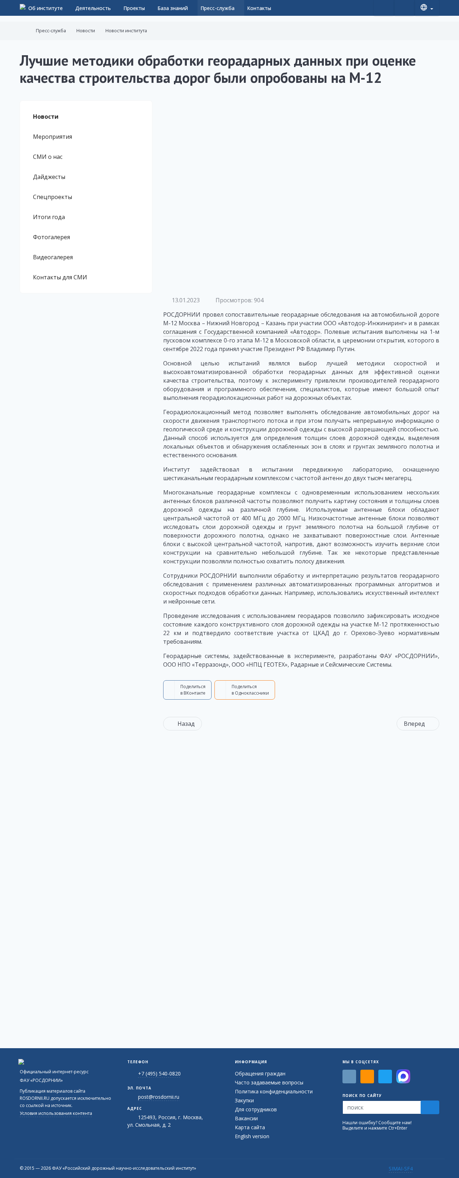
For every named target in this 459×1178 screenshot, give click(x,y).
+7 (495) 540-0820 (159, 1073)
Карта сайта (250, 1127)
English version (252, 1136)
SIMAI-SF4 (401, 1168)
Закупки (244, 1100)
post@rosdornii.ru (158, 1096)
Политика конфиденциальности (274, 1091)
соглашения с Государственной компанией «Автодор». (242, 332)
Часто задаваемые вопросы (269, 1082)
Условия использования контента (56, 1113)
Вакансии (246, 1118)
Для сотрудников (256, 1109)
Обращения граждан (260, 1073)
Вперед (414, 724)
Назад (186, 724)
